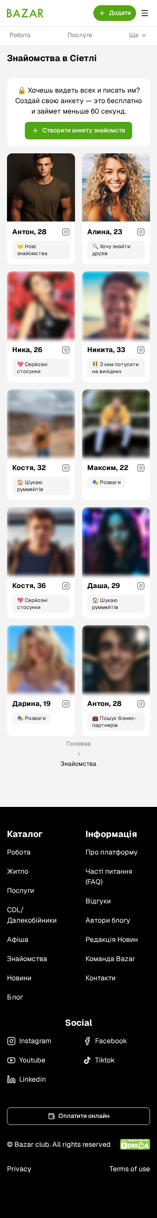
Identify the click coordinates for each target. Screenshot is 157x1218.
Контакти (100, 978)
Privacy (19, 1168)
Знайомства (27, 958)
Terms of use (129, 1168)
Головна (78, 743)
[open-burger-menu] (145, 13)
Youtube (32, 1060)
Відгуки (98, 901)
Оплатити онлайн (83, 1116)
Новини (19, 978)
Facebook (111, 1040)
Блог (15, 997)
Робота (20, 35)
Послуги (80, 35)
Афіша (17, 939)
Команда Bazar (110, 958)
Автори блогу (107, 920)
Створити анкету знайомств (83, 130)
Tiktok (105, 1060)
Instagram (35, 1040)
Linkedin (32, 1079)
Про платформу (111, 852)
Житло (17, 871)
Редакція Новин (111, 939)
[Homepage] (25, 13)
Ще (134, 35)
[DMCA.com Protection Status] (135, 1144)
